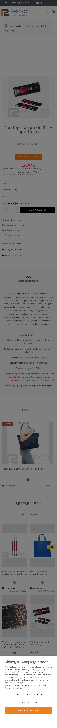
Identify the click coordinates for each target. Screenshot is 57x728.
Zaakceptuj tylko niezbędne (28, 695)
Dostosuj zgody (28, 703)
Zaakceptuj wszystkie (28, 711)
